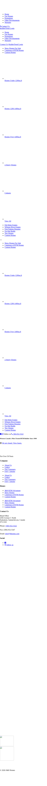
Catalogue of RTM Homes (14, 50)
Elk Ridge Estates (11, 225)
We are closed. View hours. (12, 443)
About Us (8, 465)
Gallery (7, 467)
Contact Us (5, 26)
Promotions (9, 18)
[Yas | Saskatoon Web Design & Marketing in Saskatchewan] (5, 785)
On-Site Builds (10, 231)
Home (7, 14)
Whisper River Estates (13, 227)
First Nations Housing (12, 229)
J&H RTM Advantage (13, 491)
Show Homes (9, 493)
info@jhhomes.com (12, 534)
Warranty (8, 22)
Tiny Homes (9, 233)
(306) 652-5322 (11, 526)
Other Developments (12, 20)
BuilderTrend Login (7, 28)
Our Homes (9, 16)
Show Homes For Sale (13, 48)
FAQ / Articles (10, 471)
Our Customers (10, 469)
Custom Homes (10, 52)
